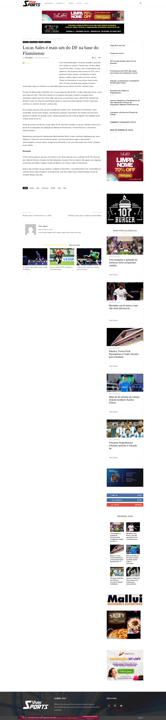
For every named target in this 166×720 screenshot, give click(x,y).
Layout (140, 718)
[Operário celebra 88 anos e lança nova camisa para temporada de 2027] (133, 571)
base (37, 188)
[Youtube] (121, 706)
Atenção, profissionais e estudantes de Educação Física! (124, 82)
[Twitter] (30, 201)
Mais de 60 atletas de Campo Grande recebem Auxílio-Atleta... (124, 400)
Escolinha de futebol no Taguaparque (119, 92)
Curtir (139, 495)
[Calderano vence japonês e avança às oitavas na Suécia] (89, 256)
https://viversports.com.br (45, 229)
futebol (53, 188)
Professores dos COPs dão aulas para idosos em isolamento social (123, 72)
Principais (47, 42)
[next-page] (27, 273)
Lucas (59, 188)
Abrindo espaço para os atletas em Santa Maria (84, 215)
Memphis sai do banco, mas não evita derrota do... (123, 307)
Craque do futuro (116, 48)
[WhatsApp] (40, 201)
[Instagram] (115, 705)
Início (79, 3)
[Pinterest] (35, 201)
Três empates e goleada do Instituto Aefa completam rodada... (123, 262)
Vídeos (71, 3)
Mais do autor (74, 245)
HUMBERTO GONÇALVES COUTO (123, 122)
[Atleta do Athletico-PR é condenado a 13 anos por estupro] (62, 256)
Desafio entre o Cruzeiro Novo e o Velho (37, 215)
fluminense (45, 188)
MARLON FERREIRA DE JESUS (121, 130)
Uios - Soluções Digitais (70, 718)
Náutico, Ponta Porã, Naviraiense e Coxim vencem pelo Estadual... (124, 354)
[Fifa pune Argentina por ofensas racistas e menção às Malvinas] (125, 428)
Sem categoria (114, 256)
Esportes (59, 3)
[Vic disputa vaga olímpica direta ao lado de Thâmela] (35, 256)
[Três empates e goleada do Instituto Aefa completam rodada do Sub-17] (125, 245)
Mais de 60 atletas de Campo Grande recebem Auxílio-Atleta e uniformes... (132, 559)
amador (31, 188)
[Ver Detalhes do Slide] (125, 209)
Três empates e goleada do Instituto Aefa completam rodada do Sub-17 (116, 537)
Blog (87, 3)
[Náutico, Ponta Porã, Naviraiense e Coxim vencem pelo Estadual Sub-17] (125, 337)
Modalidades (33, 42)
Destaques (49, 3)
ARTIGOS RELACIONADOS (55, 245)
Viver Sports (29, 58)
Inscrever (138, 505)
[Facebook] (25, 201)
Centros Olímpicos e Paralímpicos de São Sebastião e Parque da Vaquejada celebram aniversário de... (125, 103)
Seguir (139, 500)
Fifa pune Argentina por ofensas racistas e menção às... (123, 445)
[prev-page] (24, 273)
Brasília (112, 75)
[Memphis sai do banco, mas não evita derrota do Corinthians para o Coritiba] (125, 291)
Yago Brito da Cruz (117, 45)
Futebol (41, 42)
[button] (140, 3)
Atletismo (113, 65)
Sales (64, 188)
